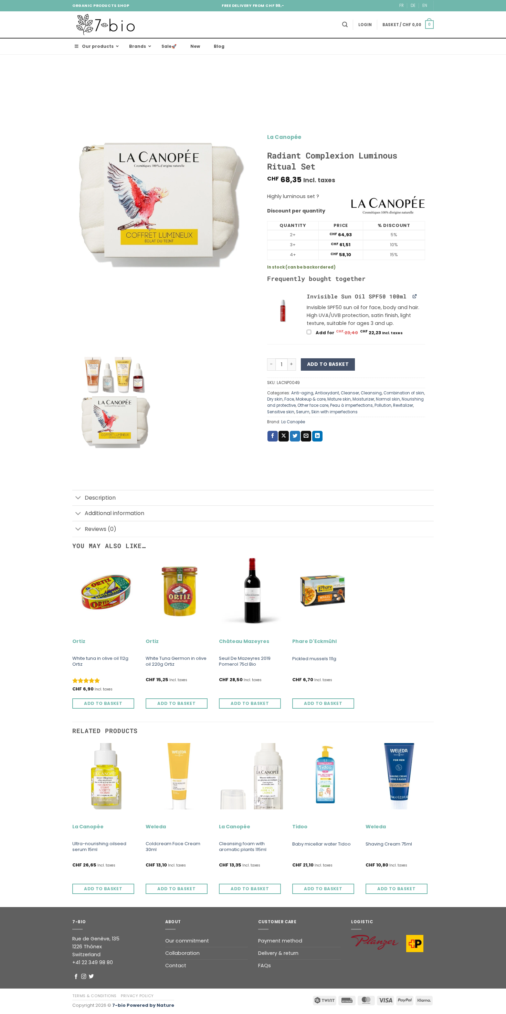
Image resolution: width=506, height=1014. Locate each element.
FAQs (264, 965)
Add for (360, 332)
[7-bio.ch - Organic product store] (106, 24)
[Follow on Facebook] (76, 977)
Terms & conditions (94, 996)
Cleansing (371, 393)
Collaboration (182, 953)
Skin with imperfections (334, 412)
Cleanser (350, 393)
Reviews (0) (100, 529)
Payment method (280, 940)
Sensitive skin (280, 412)
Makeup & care (311, 399)
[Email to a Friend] (306, 436)
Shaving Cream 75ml (389, 844)
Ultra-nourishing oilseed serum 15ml (99, 847)
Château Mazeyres (244, 641)
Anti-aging (302, 393)
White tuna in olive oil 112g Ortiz (100, 661)
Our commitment (187, 940)
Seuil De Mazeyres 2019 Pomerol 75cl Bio (245, 661)
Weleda (156, 827)
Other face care (312, 405)
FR (401, 5)
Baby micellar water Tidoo (321, 844)
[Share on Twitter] (295, 436)
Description (100, 498)
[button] (345, 24)
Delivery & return (278, 953)
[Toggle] (78, 498)
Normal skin (388, 399)
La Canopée (284, 137)
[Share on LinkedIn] (317, 436)
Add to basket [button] (103, 703)
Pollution (383, 405)
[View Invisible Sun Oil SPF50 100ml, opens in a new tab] (415, 295)
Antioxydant (327, 393)
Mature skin (339, 399)
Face (289, 399)
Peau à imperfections (351, 405)
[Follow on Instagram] (83, 977)
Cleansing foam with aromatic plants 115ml (242, 847)
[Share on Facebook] (272, 436)
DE (413, 5)
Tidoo (299, 827)
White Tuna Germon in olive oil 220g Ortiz (176, 661)
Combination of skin (403, 393)
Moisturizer (363, 399)
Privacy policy (137, 996)
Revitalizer (403, 405)
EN (424, 5)
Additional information (114, 513)
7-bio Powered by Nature (143, 1005)
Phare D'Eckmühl (314, 641)
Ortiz (78, 641)
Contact (175, 965)
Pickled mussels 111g (314, 659)
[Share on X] (283, 436)
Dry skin (275, 399)
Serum (302, 412)
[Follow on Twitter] (91, 977)
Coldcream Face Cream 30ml (173, 847)
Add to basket (328, 364)
